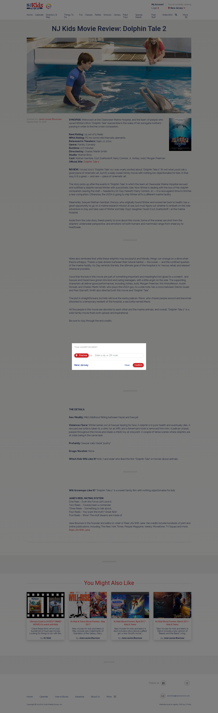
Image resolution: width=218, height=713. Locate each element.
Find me (83, 355)
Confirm (138, 365)
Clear (127, 365)
